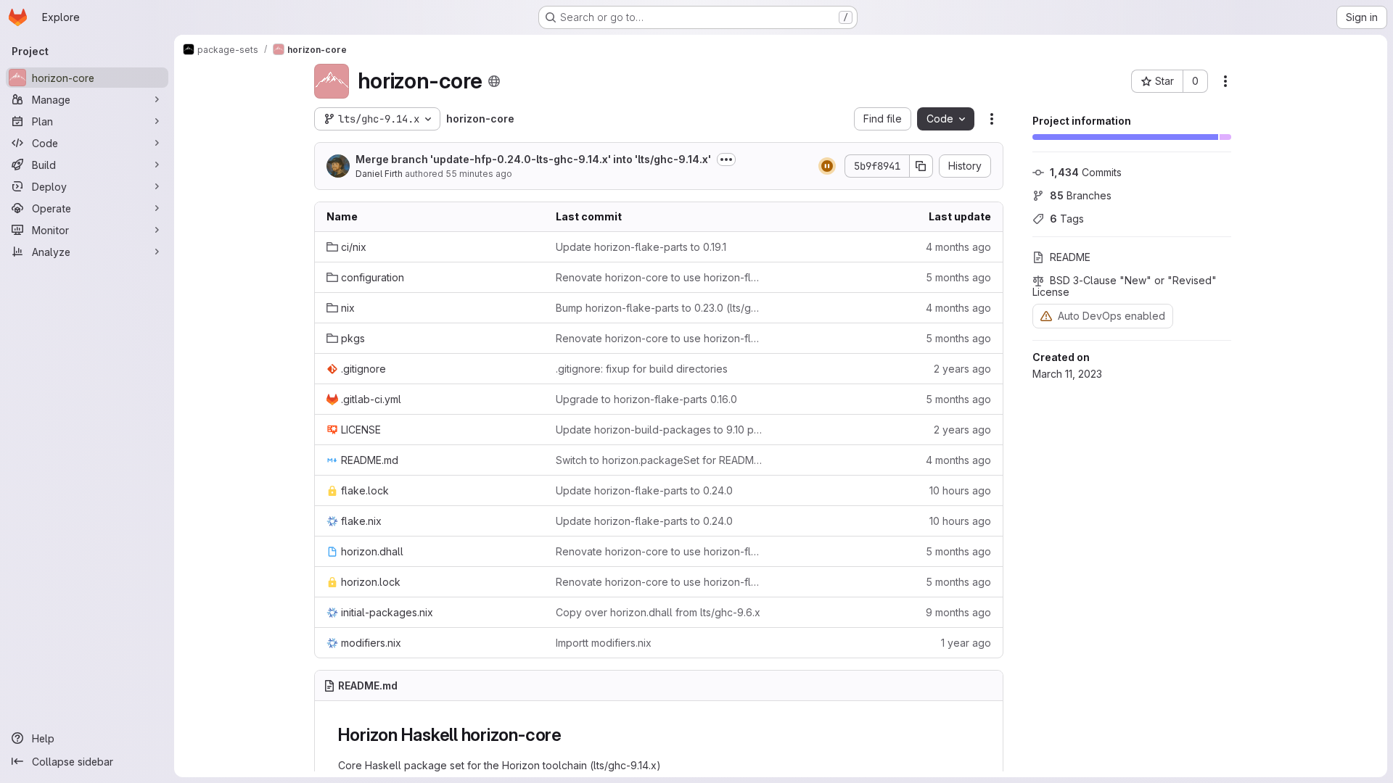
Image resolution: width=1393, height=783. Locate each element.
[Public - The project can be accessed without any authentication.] (494, 81)
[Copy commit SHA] (921, 166)
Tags (1067, 218)
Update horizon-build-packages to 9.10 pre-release (659, 429)
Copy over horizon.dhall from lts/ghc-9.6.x (658, 612)
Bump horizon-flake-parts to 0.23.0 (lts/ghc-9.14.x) (659, 308)
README (1070, 257)
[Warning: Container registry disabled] (1046, 316)
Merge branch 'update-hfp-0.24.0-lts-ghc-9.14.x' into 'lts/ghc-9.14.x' (533, 159)
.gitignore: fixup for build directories (642, 368)
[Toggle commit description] (726, 159)
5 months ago (958, 277)
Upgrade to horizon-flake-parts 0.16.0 (646, 399)
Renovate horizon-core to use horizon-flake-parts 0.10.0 (659, 277)
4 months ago (958, 247)
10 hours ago (960, 490)
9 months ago (958, 612)
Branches (1080, 195)
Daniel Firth (379, 173)
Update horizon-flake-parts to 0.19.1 (641, 247)
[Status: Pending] (827, 166)
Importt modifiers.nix (604, 643)
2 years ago (962, 368)
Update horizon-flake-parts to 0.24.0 (644, 490)
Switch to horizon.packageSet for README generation (659, 460)
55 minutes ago (478, 173)
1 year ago (966, 643)
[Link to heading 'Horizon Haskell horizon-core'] (571, 734)
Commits (1086, 172)
